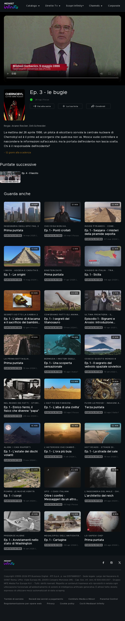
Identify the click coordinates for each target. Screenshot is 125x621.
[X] (119, 562)
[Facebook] (103, 562)
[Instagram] (111, 562)
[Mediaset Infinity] (11, 5)
